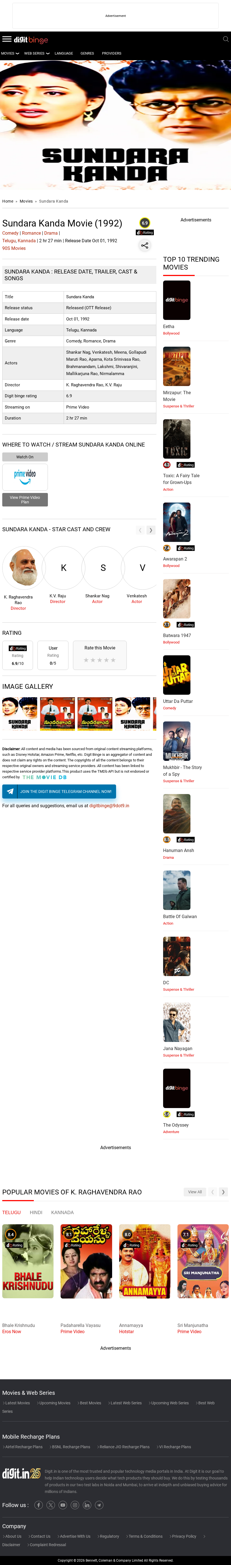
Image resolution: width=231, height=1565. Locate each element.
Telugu (9, 240)
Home (7, 201)
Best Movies (90, 1403)
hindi (36, 1212)
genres (87, 53)
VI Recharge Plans (174, 1447)
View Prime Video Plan (25, 499)
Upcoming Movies (54, 1403)
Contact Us (40, 1536)
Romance (31, 233)
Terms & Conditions (145, 1536)
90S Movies (14, 248)
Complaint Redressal (47, 1544)
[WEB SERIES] (47, 53)
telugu (11, 1212)
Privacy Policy (183, 1536)
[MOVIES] (17, 53)
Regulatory (109, 1536)
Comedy (10, 233)
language (64, 53)
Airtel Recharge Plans (24, 1447)
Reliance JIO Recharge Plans (124, 1447)
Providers (111, 53)
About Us (13, 1536)
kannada (62, 1212)
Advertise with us (74, 1536)
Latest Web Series (126, 1403)
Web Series (34, 53)
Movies (27, 201)
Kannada (27, 240)
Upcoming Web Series (169, 1403)
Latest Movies (17, 1403)
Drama (51, 233)
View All (195, 1192)
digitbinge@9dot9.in (109, 805)
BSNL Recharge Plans (70, 1447)
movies (7, 53)
